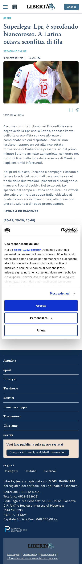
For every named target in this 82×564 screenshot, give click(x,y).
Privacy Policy (48, 554)
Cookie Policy (30, 554)
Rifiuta (41, 330)
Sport (7, 18)
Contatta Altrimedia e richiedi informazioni (38, 452)
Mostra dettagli (60, 293)
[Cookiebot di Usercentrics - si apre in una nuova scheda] (61, 230)
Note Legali (13, 554)
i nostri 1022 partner (26, 249)
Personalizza (38, 318)
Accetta (41, 305)
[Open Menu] (5, 6)
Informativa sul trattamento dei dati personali (32, 558)
